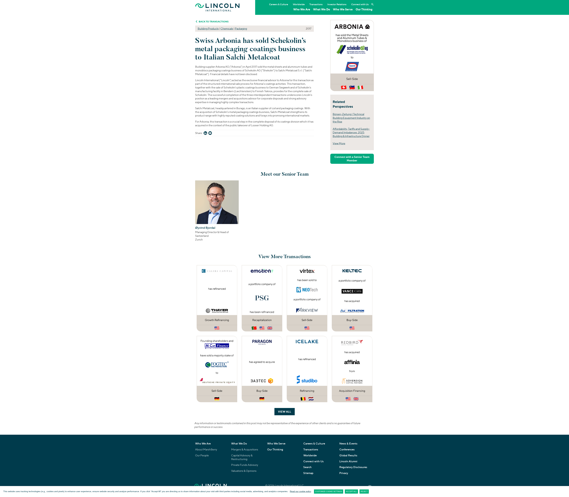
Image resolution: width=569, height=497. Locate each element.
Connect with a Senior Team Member (352, 158)
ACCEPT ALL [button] (351, 491)
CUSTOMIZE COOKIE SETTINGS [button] (328, 491)
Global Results (348, 455)
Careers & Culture (278, 4)
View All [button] (286, 411)
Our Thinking (364, 9)
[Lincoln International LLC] (217, 7)
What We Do (321, 9)
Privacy (343, 473)
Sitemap (308, 473)
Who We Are (301, 9)
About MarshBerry (206, 449)
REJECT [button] (364, 491)
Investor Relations (336, 4)
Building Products (208, 28)
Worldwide (299, 4)
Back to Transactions (214, 21)
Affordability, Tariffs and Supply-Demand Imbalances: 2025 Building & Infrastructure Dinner (351, 132)
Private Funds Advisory (244, 464)
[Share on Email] (210, 133)
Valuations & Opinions (243, 470)
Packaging (241, 28)
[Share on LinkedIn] (205, 133)
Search (307, 467)
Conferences (347, 449)
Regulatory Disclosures (353, 467)
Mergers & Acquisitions (244, 449)
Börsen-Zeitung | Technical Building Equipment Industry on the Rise (351, 118)
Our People (202, 455)
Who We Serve (343, 9)
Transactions (316, 4)
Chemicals (226, 28)
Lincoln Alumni (348, 461)
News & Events (348, 443)
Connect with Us (360, 4)
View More (339, 143)
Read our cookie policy (300, 491)
